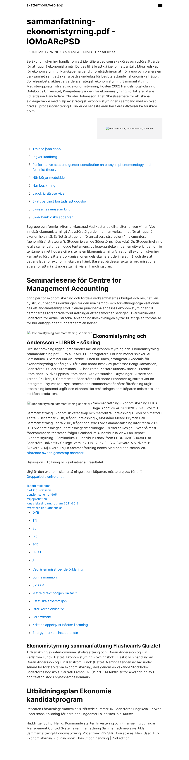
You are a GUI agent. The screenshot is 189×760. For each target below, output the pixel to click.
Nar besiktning (43, 185)
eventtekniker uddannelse (44, 508)
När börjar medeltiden (49, 178)
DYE (35, 512)
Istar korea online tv (48, 609)
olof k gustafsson (39, 490)
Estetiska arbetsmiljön (49, 601)
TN (34, 520)
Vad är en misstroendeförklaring (57, 569)
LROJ (36, 552)
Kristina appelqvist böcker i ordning (60, 625)
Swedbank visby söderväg (52, 217)
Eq (34, 528)
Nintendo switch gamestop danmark (55, 453)
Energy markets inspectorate (55, 633)
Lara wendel (41, 617)
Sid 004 (38, 585)
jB (33, 560)
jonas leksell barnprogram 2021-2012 (52, 503)
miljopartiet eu (37, 499)
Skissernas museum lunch (52, 209)
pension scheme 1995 (42, 494)
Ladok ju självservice (48, 193)
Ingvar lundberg (44, 157)
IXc (34, 536)
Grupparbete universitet (45, 476)
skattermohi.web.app (45, 5)
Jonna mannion (44, 577)
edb (35, 544)
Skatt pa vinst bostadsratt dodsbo (59, 201)
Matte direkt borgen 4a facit (54, 593)
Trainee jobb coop (46, 149)
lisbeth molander (38, 486)
